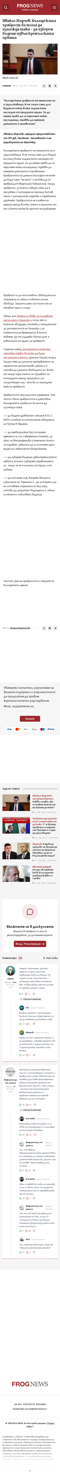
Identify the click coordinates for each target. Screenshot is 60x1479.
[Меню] (54, 7)
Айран (10, 978)
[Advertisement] (30, 250)
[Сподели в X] (55, 86)
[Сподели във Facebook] (50, 86)
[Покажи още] (30, 1470)
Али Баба (30, 1118)
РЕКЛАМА (41, 1404)
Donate (30, 719)
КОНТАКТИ (29, 1404)
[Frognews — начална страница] (30, 1384)
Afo (27, 1007)
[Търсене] (5, 7)
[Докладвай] (34, 994)
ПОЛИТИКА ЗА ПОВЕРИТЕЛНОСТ (30, 1409)
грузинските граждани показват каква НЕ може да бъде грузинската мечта (26, 353)
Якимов (30, 1032)
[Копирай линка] (44, 86)
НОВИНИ (6, 86)
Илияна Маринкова (20, 628)
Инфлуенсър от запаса (10, 1081)
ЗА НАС (18, 1404)
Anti (28, 1239)
